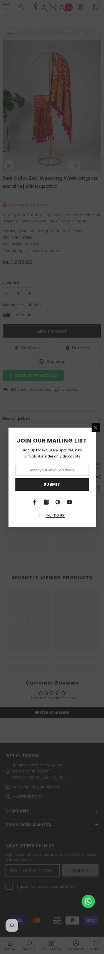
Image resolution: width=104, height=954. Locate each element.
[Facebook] (34, 502)
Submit (52, 484)
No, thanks (55, 515)
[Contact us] (88, 901)
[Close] (96, 427)
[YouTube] (69, 502)
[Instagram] (46, 502)
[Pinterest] (58, 502)
